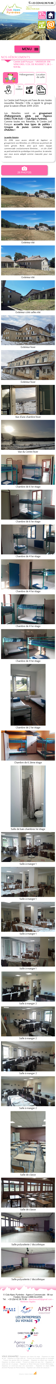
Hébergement (26, 74)
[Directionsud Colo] (28, 1338)
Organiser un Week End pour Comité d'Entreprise (36, 1364)
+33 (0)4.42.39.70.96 (42, 3)
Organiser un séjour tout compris (42, 1360)
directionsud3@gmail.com (40, 1299)
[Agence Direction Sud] (28, 1351)
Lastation (19, 87)
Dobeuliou (21, 1374)
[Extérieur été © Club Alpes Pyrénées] (28, 209)
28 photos (24, 172)
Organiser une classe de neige (30, 1356)
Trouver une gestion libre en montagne (16, 1360)
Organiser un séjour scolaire (11, 1362)
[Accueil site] (51, 18)
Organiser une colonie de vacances (38, 1367)
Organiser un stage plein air (16, 1358)
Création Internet (29, 1374)
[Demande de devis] (42, 18)
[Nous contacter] (51, 28)
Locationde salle (40, 76)
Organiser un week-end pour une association (17, 1366)
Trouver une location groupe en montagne (40, 1358)
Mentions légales (28, 1301)
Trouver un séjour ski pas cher (33, 1362)
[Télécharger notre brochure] (42, 28)
